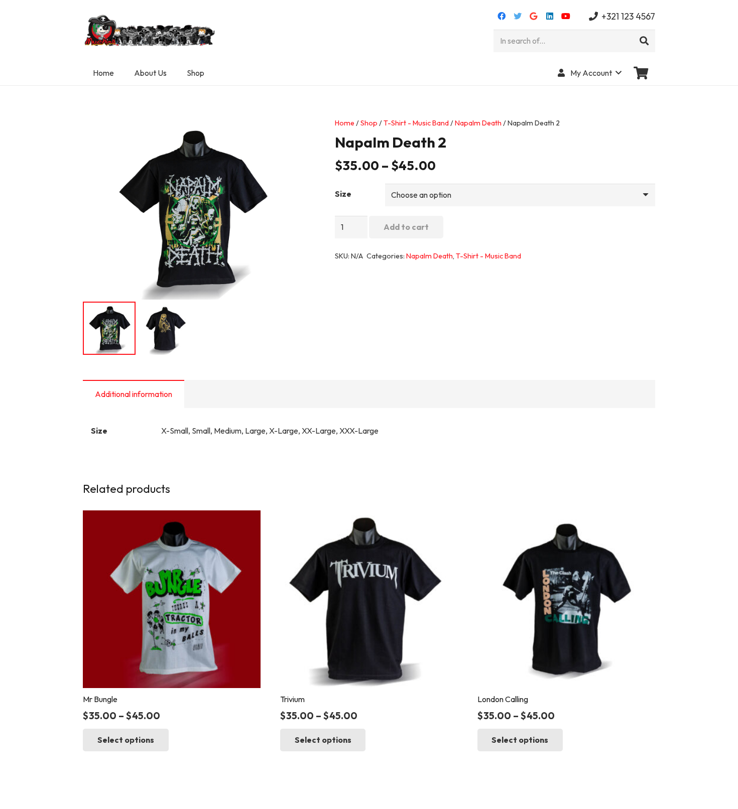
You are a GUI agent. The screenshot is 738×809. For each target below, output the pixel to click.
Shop (369, 122)
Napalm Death (478, 122)
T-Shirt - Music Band (416, 122)
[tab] (133, 394)
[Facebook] (502, 16)
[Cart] (641, 72)
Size (343, 194)
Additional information (133, 394)
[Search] (644, 41)
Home (344, 122)
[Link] (151, 30)
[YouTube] (566, 16)
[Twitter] (518, 16)
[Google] (534, 16)
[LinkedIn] (550, 16)
